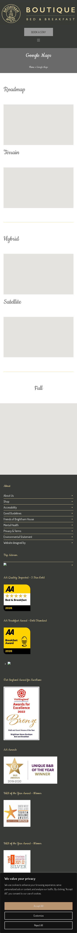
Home (31, 67)
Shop (6, 501)
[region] (38, 903)
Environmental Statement (18, 537)
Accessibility (10, 507)
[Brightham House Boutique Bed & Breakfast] (38, 13)
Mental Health (11, 525)
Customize (38, 915)
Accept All (38, 905)
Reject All (38, 925)
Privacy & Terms (12, 531)
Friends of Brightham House (19, 519)
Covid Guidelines (12, 513)
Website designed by (15, 543)
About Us (9, 495)
